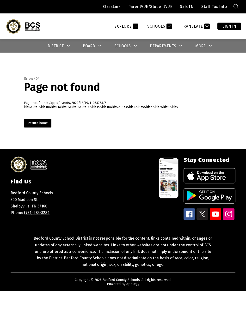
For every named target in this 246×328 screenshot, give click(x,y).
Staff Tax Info (214, 6)
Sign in (229, 26)
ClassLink (112, 6)
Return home (38, 123)
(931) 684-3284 (36, 212)
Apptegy (132, 284)
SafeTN (187, 6)
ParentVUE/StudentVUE (150, 6)
